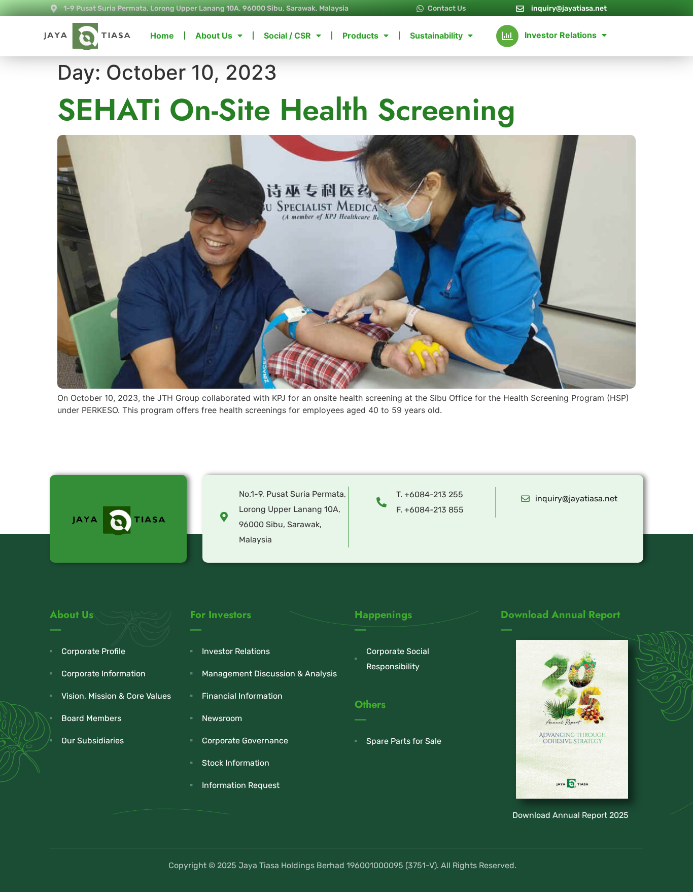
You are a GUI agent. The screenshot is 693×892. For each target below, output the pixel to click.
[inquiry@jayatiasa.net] (525, 498)
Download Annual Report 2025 (570, 815)
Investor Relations (561, 35)
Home (162, 35)
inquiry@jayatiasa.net (576, 498)
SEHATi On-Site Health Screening (286, 110)
